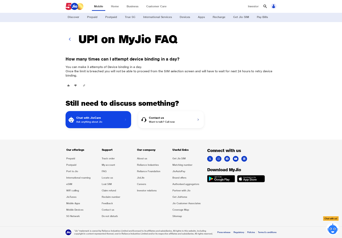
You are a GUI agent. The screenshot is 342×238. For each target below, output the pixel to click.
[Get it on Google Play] (221, 179)
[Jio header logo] (74, 6)
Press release (223, 232)
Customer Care (156, 6)
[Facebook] (227, 159)
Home (115, 6)
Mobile (98, 6)
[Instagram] (218, 159)
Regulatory (239, 232)
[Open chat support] (332, 227)
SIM (167, 71)
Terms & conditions (267, 232)
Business (132, 6)
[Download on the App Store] (251, 179)
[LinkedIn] (244, 159)
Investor (253, 6)
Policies (251, 232)
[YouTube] (236, 159)
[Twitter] (210, 159)
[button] (265, 6)
